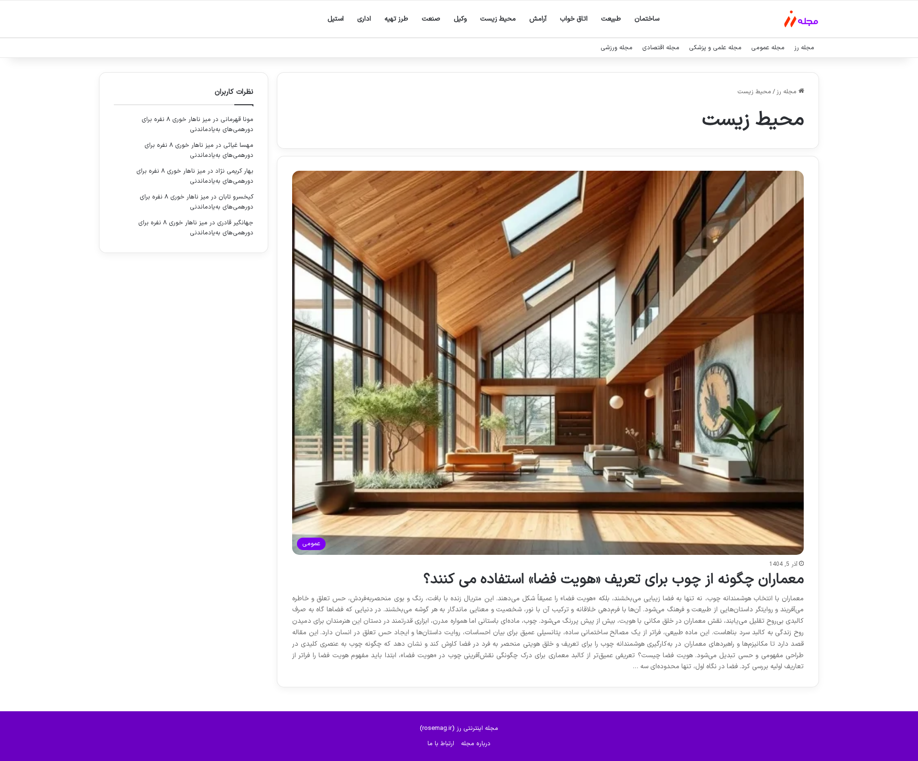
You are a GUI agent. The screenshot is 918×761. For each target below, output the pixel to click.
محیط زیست (498, 19)
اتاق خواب (574, 19)
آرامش (537, 19)
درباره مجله (476, 744)
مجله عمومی (768, 48)
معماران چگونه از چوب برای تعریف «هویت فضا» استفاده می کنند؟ (613, 579)
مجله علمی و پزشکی (715, 48)
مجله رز (804, 48)
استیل (336, 19)
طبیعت (611, 19)
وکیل (460, 19)
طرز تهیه (396, 19)
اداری (364, 19)
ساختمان (646, 19)
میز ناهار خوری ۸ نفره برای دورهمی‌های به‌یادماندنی (197, 124)
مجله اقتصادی (660, 48)
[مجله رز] (801, 19)
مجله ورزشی (617, 48)
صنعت (431, 19)
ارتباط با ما (440, 744)
